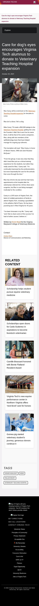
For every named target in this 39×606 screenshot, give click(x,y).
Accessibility (19, 550)
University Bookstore (19, 573)
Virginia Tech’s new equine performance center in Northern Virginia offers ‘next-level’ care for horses (19, 401)
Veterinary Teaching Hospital (13, 130)
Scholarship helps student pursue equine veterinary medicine (19, 292)
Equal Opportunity (19, 566)
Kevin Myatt (16, 222)
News (22, 473)
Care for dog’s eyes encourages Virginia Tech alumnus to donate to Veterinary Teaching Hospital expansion (19, 18)
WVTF (20, 570)
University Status (19, 529)
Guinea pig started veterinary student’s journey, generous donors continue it (19, 439)
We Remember (20, 543)
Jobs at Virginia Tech (19, 576)
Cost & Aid (19, 556)
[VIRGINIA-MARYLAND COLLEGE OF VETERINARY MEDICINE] (15, 8)
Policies (19, 563)
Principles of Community (19, 532)
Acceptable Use (19, 539)
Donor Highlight (11, 473)
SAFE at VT (19, 560)
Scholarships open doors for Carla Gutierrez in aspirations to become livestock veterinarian (18, 328)
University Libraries (20, 546)
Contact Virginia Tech (19, 525)
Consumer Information (19, 553)
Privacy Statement (19, 536)
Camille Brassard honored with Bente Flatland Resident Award (19, 364)
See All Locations (17, 522)
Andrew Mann (8, 236)
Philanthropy (10, 478)
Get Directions (16, 518)
